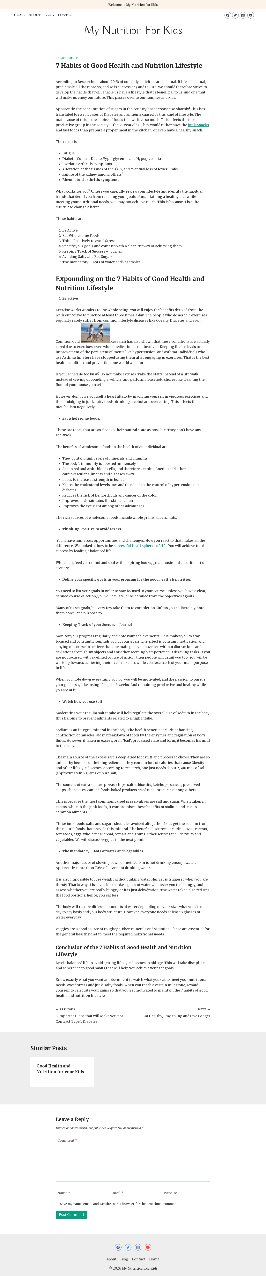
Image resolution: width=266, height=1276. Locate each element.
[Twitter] (235, 15)
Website (170, 1193)
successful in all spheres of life (140, 546)
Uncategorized (67, 57)
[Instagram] (243, 15)
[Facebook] (228, 15)
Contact (66, 15)
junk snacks (198, 125)
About (35, 15)
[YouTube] (250, 15)
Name (63, 1193)
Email (117, 1193)
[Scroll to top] (256, 1270)
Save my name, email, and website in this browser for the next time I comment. (119, 1204)
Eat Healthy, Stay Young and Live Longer (176, 1013)
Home (19, 15)
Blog (49, 15)
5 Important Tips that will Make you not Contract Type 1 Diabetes (89, 1016)
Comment (67, 1140)
